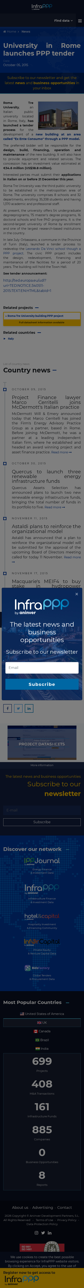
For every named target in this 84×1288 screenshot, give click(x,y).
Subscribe (42, 684)
